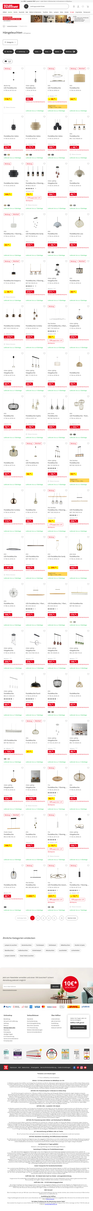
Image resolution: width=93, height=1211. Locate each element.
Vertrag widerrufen (9, 1028)
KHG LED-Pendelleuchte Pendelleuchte (79, 394)
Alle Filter (9, 51)
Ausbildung (54, 1023)
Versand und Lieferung (11, 1021)
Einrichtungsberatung (33, 1023)
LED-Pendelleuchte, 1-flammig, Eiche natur (57, 582)
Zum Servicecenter (78, 1027)
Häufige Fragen (8, 1034)
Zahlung (6, 1023)
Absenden (55, 986)
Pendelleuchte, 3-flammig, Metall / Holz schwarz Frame (35, 259)
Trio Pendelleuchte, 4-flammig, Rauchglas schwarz (35, 162)
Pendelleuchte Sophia (31, 394)
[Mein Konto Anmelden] (78, 7)
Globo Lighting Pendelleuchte (34, 66)
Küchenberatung (32, 1021)
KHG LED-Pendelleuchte (54, 66)
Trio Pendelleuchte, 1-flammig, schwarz (79, 864)
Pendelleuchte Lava (75, 212)
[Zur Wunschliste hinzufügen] (22, 68)
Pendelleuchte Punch (31, 672)
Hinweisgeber (35, 1067)
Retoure (6, 1025)
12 (61, 918)
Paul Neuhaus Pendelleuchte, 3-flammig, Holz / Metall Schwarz (57, 488)
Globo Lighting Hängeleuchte (55, 161)
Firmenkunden (8, 1041)
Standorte (30, 1019)
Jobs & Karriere (55, 1021)
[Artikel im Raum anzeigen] (8, 61)
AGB (19, 1067)
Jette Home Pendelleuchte (55, 394)
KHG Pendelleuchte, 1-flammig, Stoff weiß (13, 212)
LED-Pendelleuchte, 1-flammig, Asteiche (35, 582)
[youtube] (85, 1067)
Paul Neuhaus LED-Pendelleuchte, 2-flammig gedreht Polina (57, 304)
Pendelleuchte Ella (8, 863)
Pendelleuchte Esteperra (10, 259)
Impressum (13, 1067)
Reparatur (7, 1030)
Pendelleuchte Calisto (9, 114)
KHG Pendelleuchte (74, 66)
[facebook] (74, 1067)
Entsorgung (7, 1032)
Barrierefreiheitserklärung (48, 1067)
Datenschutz (26, 1067)
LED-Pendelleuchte (74, 488)
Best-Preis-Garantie (33, 1025)
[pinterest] (78, 1067)
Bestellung (7, 1019)
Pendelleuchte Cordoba (10, 304)
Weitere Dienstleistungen (35, 1030)
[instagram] (81, 1067)
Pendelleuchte (73, 351)
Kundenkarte (55, 1025)
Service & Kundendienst (11, 1038)
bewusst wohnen (56, 1028)
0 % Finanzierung (9, 1036)
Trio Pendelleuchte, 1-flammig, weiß (57, 813)
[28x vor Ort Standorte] (74, 7)
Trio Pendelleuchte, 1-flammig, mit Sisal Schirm (57, 766)
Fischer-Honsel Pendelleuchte (12, 812)
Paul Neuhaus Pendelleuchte (77, 441)
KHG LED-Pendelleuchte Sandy (34, 212)
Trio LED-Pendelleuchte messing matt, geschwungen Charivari (57, 864)
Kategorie (10, 42)
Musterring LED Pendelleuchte (12, 66)
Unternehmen (55, 1019)
